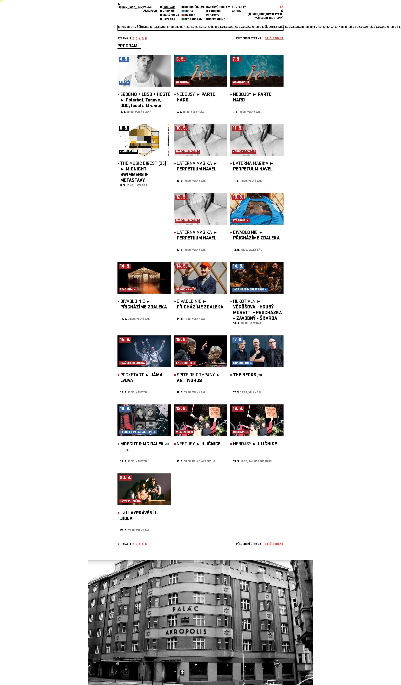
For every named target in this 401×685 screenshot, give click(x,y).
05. (291, 27)
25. (241, 27)
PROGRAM (169, 7)
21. (224, 27)
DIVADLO (189, 15)
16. (204, 27)
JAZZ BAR (169, 19)
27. (249, 27)
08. (172, 27)
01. (274, 27)
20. (220, 27)
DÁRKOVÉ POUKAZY (218, 7)
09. (308, 27)
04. (156, 27)
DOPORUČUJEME (194, 7)
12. (188, 27)
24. (236, 27)
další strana (274, 38)
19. (216, 27)
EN (282, 7)
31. (396, 27)
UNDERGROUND (215, 19)
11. (184, 27)
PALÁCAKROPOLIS (150, 9)
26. (376, 27)
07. (168, 27)
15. (200, 27)
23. (363, 27)
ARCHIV (237, 11)
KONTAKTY (239, 7)
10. (181, 27)
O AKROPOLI (213, 11)
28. (253, 27)
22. (228, 27)
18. (212, 27)
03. (282, 27)
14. (196, 27)
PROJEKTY (212, 15)
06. (164, 27)
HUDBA (188, 11)
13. (192, 27)
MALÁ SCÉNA (171, 15)
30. (262, 27)
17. (208, 27)
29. (258, 27)
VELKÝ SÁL (169, 11)
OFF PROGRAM (193, 19)
